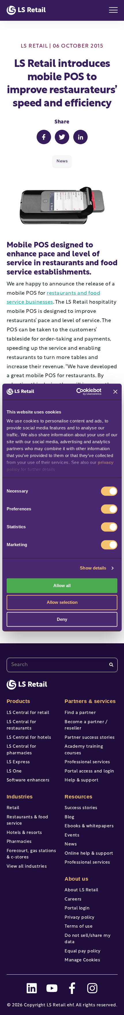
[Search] (111, 665)
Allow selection (62, 602)
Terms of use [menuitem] (79, 926)
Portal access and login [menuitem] (89, 771)
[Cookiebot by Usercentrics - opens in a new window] (76, 391)
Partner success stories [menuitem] (90, 738)
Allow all (62, 585)
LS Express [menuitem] (18, 762)
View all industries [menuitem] (27, 866)
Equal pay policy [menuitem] (82, 951)
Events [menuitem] (72, 835)
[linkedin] (31, 988)
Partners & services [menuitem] (90, 701)
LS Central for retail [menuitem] (28, 713)
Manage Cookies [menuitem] (82, 960)
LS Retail (34, 46)
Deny (62, 619)
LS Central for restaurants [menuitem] (21, 725)
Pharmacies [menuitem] (19, 842)
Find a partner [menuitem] (80, 713)
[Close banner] (115, 392)
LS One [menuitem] (14, 771)
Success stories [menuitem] (81, 808)
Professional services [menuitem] (87, 762)
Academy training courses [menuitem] (84, 750)
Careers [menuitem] (73, 899)
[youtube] (52, 988)
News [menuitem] (71, 844)
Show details (93, 567)
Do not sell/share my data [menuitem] (87, 939)
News (62, 161)
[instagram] (92, 988)
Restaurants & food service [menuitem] (27, 820)
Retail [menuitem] (13, 808)
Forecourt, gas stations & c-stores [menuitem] (31, 854)
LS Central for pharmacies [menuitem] (21, 750)
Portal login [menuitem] (77, 908)
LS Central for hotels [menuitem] (29, 738)
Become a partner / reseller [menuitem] (86, 725)
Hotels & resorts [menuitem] (24, 833)
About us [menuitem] (76, 879)
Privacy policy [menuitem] (79, 918)
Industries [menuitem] (20, 797)
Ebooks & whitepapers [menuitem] (89, 826)
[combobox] (62, 665)
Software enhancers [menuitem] (28, 780)
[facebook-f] (72, 988)
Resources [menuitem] (79, 797)
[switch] (109, 509)
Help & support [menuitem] (81, 780)
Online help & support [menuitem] (89, 854)
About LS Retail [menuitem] (81, 890)
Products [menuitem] (18, 701)
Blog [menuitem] (69, 817)
